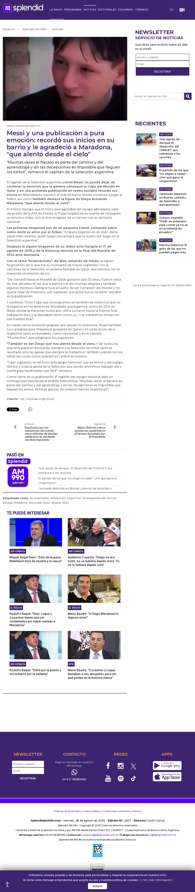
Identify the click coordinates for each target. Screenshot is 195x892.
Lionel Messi (40, 498)
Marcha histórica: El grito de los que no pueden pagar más (173, 248)
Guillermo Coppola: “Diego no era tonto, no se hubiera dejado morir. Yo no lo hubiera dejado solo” (93, 561)
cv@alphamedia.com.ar (162, 834)
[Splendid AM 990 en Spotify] (120, 778)
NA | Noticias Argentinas (37, 399)
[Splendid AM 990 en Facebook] (108, 765)
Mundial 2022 (40, 502)
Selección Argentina (67, 498)
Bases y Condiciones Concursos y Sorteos (117, 811)
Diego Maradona (16, 502)
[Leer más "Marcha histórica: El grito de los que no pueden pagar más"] (146, 245)
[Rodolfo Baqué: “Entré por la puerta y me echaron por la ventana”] (36, 645)
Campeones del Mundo (100, 498)
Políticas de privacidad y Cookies (72, 811)
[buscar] (188, 96)
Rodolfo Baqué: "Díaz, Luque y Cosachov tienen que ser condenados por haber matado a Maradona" (32, 619)
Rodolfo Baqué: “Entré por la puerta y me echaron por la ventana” (35, 672)
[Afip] (97, 850)
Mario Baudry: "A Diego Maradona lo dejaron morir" (93, 615)
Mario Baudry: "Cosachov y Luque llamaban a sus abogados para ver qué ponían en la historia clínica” (92, 674)
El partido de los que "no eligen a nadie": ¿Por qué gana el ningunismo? (173, 176)
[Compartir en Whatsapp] (30, 409)
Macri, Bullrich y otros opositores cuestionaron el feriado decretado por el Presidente (89, 432)
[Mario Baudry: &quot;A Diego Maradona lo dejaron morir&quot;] (94, 588)
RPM (71, 664)
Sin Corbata (17, 551)
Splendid (18, 461)
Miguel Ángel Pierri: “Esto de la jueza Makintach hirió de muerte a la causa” (36, 559)
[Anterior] (15, 427)
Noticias (166, 134)
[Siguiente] (115, 427)
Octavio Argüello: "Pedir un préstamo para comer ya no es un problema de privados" (173, 225)
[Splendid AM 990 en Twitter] (133, 765)
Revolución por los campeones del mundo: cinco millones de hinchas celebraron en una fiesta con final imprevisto (41, 433)
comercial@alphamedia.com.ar (100, 834)
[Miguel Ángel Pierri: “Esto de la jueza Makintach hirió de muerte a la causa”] (36, 532)
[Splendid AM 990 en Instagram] (120, 765)
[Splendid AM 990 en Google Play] (167, 766)
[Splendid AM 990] (24, 7)
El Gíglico (16, 607)
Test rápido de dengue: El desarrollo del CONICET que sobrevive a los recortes (169, 148)
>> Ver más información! (155, 880)
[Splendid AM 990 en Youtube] (108, 778)
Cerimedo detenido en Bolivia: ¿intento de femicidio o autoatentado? (173, 199)
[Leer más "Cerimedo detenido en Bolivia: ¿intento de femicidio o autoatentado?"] (146, 194)
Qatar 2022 (61, 502)
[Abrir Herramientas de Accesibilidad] (7, 884)
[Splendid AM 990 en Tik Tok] (133, 778)
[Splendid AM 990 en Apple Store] (167, 777)
